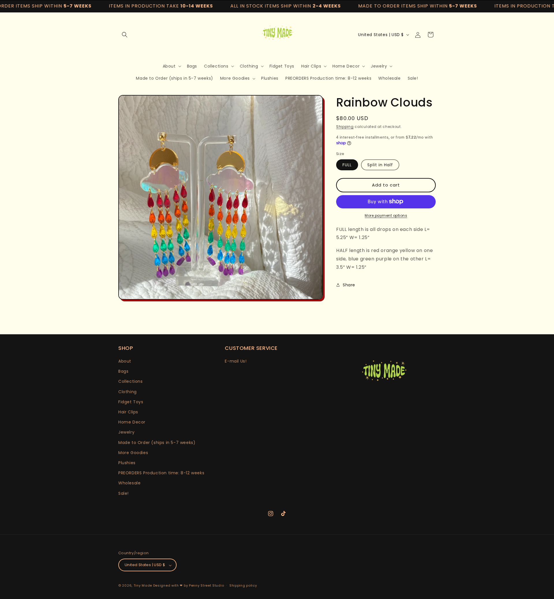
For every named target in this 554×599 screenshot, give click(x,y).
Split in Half (380, 164)
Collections (130, 382)
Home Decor (131, 422)
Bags (123, 371)
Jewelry (126, 432)
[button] (124, 34)
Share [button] (349, 285)
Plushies (127, 463)
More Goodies (133, 453)
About (124, 361)
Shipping (345, 126)
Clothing (127, 392)
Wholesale (129, 483)
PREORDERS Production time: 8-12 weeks (161, 473)
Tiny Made (143, 585)
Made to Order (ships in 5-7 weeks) (156, 442)
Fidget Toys (130, 402)
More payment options (386, 215)
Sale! (123, 493)
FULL (347, 164)
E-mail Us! (235, 361)
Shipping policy (243, 585)
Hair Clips (128, 412)
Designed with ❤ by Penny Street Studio (188, 585)
